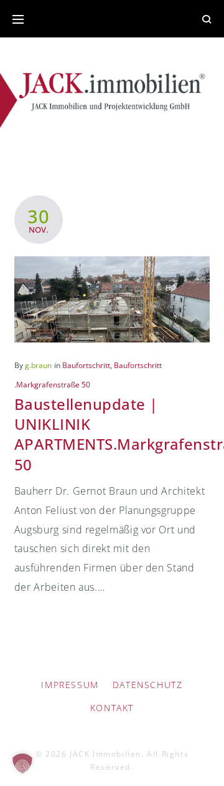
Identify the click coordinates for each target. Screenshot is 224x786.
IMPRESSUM (69, 685)
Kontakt (112, 708)
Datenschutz (148, 685)
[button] (22, 763)
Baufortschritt (86, 365)
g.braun (38, 365)
